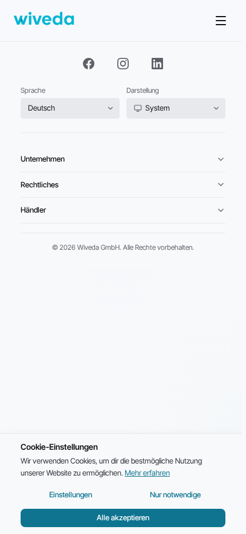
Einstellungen (70, 494)
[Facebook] (88, 63)
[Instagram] (123, 63)
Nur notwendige (175, 494)
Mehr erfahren (147, 472)
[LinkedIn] (157, 63)
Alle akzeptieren (123, 517)
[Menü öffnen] (220, 20)
